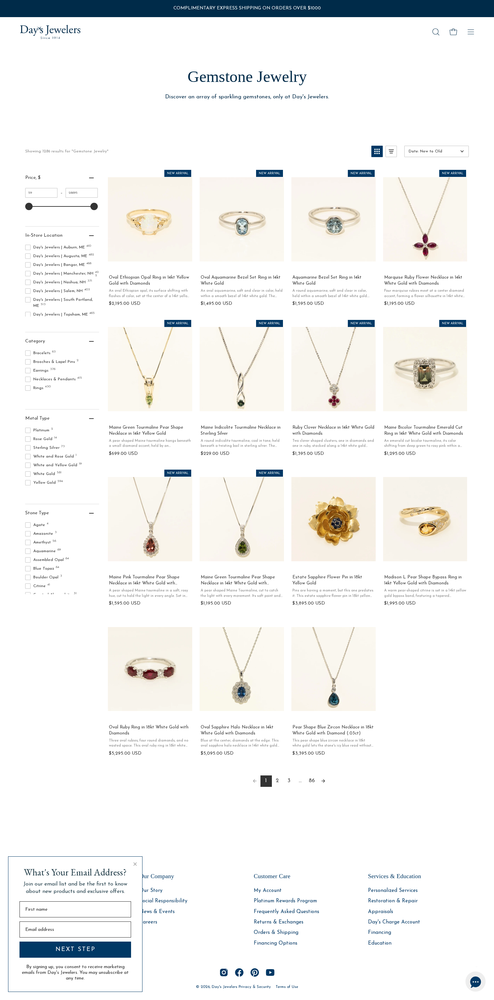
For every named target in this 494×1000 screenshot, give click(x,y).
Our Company (156, 876)
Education (380, 943)
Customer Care (272, 876)
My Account (268, 890)
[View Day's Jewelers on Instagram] (224, 972)
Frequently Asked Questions (286, 911)
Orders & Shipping (276, 932)
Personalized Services (393, 890)
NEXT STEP (75, 950)
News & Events (157, 911)
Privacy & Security (255, 987)
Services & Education (394, 876)
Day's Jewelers (225, 987)
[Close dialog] (135, 864)
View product (149, 262)
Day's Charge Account (394, 922)
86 (312, 780)
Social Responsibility (163, 901)
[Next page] (323, 781)
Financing (379, 932)
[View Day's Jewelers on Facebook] (239, 972)
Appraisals (380, 911)
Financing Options (275, 943)
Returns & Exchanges (278, 922)
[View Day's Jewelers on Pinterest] (255, 972)
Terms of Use (287, 987)
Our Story (151, 890)
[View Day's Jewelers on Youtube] (270, 972)
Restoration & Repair (393, 901)
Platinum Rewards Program (285, 901)
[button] (436, 32)
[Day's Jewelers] (50, 32)
